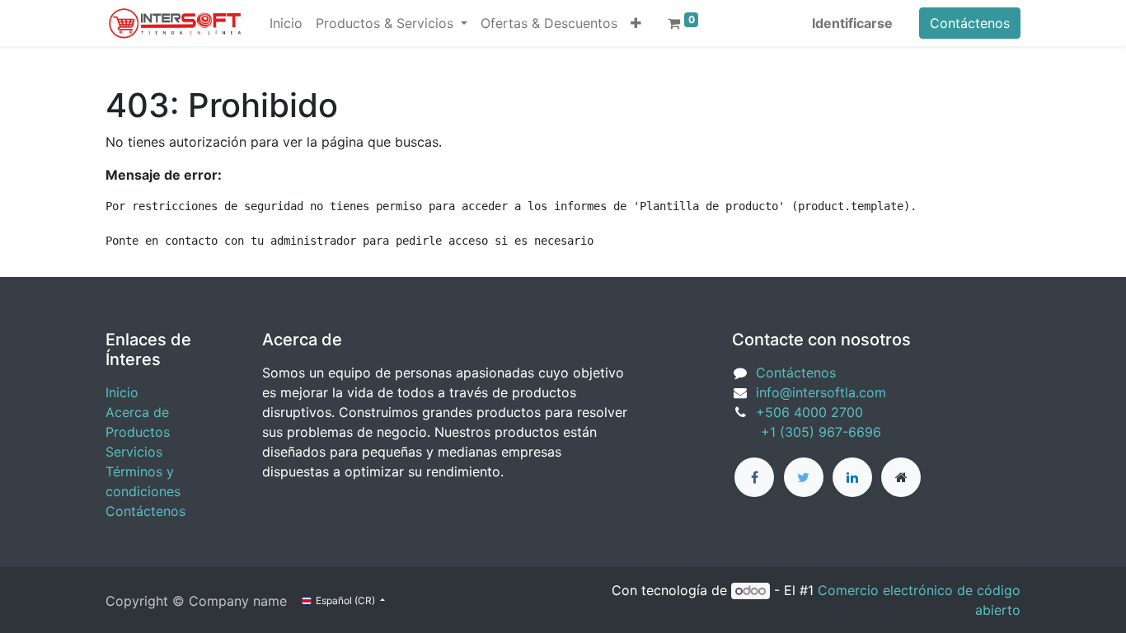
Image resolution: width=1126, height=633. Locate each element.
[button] (636, 23)
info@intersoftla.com (821, 392)
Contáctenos (970, 23)
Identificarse (852, 23)
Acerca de (137, 412)
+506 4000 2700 (811, 412)
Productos (138, 432)
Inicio (122, 392)
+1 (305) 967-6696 (806, 432)
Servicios (134, 451)
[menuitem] (286, 23)
